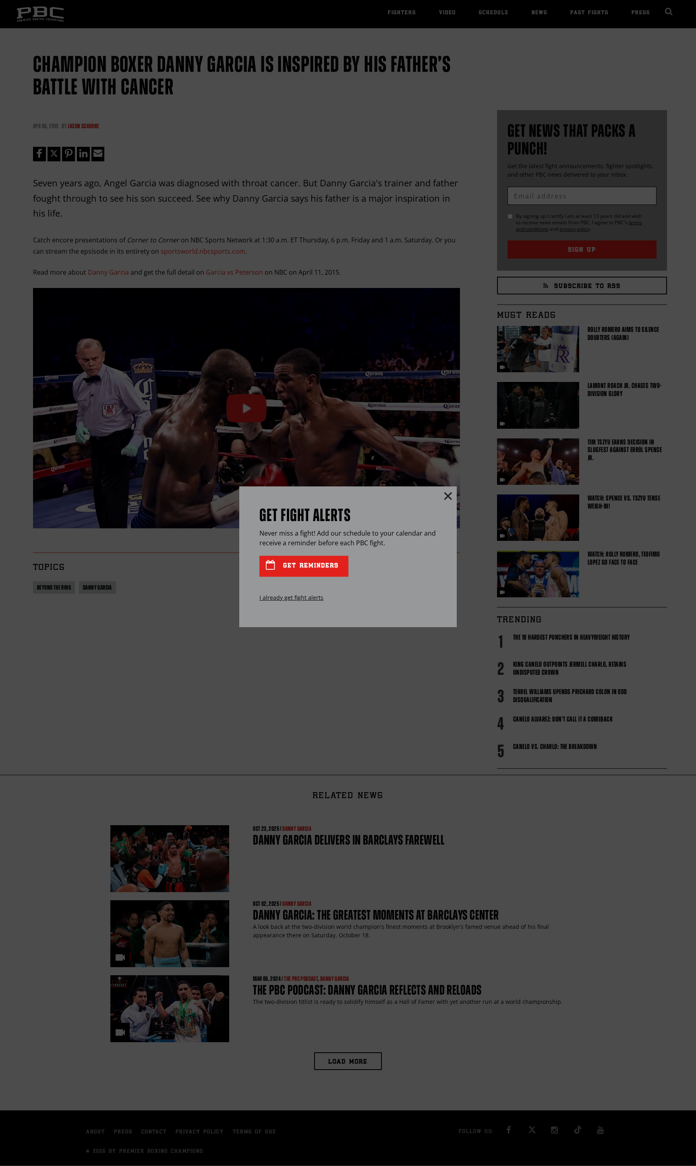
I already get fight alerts (291, 597)
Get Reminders (309, 566)
